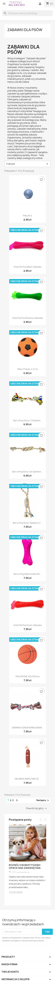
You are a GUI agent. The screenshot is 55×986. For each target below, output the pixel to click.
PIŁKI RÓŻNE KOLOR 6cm (28, 676)
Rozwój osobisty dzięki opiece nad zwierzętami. (25, 866)
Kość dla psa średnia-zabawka (27, 318)
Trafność (27, 164)
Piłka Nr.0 (27, 215)
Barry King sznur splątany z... (27, 522)
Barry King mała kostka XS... (27, 574)
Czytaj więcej (15, 892)
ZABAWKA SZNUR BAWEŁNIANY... (28, 727)
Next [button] (45, 819)
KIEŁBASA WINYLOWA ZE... (27, 778)
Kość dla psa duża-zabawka (28, 625)
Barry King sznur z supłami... (27, 420)
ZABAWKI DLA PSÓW (24, 29)
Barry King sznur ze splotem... (27, 471)
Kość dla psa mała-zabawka (27, 266)
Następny (43, 800)
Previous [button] (40, 819)
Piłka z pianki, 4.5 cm (27, 369)
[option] (27, 859)
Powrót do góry (37, 808)
